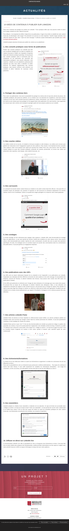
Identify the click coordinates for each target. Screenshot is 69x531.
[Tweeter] (57, 456)
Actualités (19, 18)
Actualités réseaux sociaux (28, 18)
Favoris (63, 456)
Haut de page (7, 456)
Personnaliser (63, 522)
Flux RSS (4, 456)
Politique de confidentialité (34, 527)
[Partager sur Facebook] (55, 456)
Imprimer (10, 456)
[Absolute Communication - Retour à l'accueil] (34, 503)
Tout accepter (44, 522)
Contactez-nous (34, 1)
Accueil (14, 18)
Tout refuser (54, 522)
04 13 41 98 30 (35, 513)
